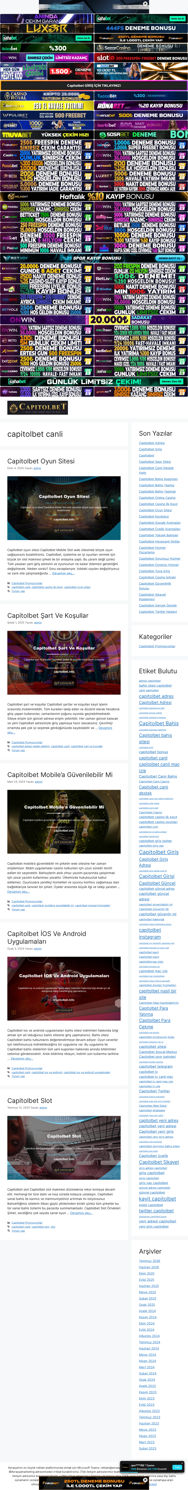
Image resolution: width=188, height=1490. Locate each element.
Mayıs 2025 (147, 1292)
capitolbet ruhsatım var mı (151, 1042)
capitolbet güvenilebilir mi (156, 904)
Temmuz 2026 (149, 1261)
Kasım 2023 (148, 1392)
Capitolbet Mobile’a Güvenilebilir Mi (60, 774)
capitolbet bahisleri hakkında (152, 730)
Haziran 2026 (149, 1267)
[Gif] (94, 196)
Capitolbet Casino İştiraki (157, 577)
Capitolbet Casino (150, 812)
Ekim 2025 (146, 1273)
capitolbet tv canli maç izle (156, 1081)
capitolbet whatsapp (152, 1110)
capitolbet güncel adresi (154, 896)
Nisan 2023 (147, 1436)
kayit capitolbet (157, 1199)
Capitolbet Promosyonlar (27, 583)
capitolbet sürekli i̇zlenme (151, 1062)
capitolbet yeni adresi (157, 1126)
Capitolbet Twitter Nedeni (158, 612)
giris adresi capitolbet (153, 1168)
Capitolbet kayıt (149, 957)
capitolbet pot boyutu (149, 1032)
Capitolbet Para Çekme (154, 1023)
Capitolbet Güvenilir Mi (154, 909)
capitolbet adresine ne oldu (151, 708)
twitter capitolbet (156, 1210)
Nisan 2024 (147, 1361)
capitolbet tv (148, 1072)
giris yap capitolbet (153, 1183)
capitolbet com (148, 826)
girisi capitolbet (149, 1178)
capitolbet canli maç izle (159, 767)
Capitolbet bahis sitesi (155, 738)
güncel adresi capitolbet (154, 1187)
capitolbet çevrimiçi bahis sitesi (159, 1146)
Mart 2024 (147, 1367)
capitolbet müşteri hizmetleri (92, 905)
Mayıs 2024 (147, 1355)
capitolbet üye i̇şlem (148, 1151)
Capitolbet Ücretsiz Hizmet (159, 565)
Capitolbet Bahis (159, 723)
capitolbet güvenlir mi (157, 914)
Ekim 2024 (147, 1323)
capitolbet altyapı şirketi (150, 713)
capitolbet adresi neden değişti (30, 746)
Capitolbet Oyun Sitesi (41, 461)
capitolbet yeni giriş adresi (156, 1137)
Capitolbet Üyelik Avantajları (159, 529)
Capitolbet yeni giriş (156, 1131)
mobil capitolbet (151, 1205)
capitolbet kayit (149, 952)
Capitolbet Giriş (150, 449)
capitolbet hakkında (151, 919)
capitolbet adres (156, 696)
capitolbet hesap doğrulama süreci (155, 924)
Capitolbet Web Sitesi (153, 1105)
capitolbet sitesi (152, 1046)
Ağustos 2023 (149, 1411)
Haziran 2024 (149, 1348)
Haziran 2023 (149, 1423)
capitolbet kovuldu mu (149, 966)
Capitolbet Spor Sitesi (155, 462)
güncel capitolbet (152, 1192)
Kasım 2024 (148, 1317)
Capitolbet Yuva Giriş (154, 571)
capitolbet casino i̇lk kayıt (47, 587)
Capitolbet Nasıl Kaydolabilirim (159, 1003)
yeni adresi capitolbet (157, 1221)
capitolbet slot (40, 1226)
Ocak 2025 (147, 1305)
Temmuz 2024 (149, 1342)
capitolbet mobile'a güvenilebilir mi (53, 905)
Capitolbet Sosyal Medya (158, 1052)
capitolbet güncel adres (157, 889)
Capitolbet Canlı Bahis (158, 776)
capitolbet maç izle (153, 971)
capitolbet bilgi (146, 747)
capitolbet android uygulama (152, 717)
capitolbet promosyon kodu (156, 1037)
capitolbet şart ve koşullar (87, 746)
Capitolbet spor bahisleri (157, 1057)
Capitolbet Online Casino (157, 498)
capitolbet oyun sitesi (77, 587)
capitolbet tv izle (149, 1086)
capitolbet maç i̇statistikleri (152, 976)
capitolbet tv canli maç (156, 1077)
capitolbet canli (21, 587)
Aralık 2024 (147, 1311)
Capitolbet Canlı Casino (154, 781)
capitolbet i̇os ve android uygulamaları (87, 1072)
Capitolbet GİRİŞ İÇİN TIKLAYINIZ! (94, 85)
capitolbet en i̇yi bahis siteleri (153, 832)
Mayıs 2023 (147, 1430)
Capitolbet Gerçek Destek (158, 605)
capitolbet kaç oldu (151, 961)
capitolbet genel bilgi (149, 836)
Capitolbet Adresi (152, 443)
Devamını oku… (63, 573)
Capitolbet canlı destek (153, 790)
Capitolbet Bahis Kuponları (158, 479)
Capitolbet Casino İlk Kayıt (158, 504)
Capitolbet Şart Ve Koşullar (47, 615)
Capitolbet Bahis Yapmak (157, 491)
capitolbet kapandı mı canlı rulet (154, 948)
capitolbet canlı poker (149, 803)
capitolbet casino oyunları (158, 822)
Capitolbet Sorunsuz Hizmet (159, 558)
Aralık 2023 (147, 1386)
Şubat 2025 (147, 1298)
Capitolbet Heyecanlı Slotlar (159, 541)
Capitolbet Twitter (154, 1091)
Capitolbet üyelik (153, 1156)
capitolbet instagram (150, 933)
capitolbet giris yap (151, 845)
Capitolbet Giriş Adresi (153, 862)
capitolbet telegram (156, 1066)
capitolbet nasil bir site (157, 994)
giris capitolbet (151, 1173)
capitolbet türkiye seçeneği (151, 1097)
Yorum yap (18, 591)
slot (53, 1226)
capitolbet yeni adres (158, 1120)
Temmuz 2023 (149, 1417)
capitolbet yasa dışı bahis (151, 1115)
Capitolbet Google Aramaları (160, 523)
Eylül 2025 (146, 1280)
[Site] (47, 145)
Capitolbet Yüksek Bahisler (158, 535)
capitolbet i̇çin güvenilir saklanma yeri (156, 943)
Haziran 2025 (149, 1286)
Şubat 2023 (147, 1448)
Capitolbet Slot (29, 1100)
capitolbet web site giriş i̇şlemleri (154, 1101)
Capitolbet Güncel (157, 883)
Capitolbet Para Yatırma (153, 1011)
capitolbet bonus (153, 752)
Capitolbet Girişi (156, 876)
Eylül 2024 (146, 1330)
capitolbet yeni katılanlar (150, 1142)
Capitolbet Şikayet (159, 1162)
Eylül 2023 (146, 1405)
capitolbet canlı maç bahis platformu (156, 798)
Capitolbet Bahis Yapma (156, 485)
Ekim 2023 (147, 1398)
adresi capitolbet (150, 681)
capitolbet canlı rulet (148, 808)
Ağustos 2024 (149, 1336)
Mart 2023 (147, 1442)
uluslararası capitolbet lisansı (153, 1216)
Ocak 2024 (147, 1380)
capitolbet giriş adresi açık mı (153, 871)
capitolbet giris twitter (155, 841)
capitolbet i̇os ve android (47, 1072)
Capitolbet (146, 455)
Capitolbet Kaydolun (154, 516)
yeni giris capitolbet (154, 1226)
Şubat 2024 (147, 1373)
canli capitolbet (149, 690)
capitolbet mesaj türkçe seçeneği (154, 981)
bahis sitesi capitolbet (155, 685)
